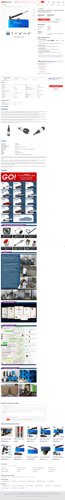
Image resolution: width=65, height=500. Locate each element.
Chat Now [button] (58, 19)
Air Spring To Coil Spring (4, 469)
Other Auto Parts (14, 481)
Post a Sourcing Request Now (27, 419)
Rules (63, 4)
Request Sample (55, 21)
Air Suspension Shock (51, 467)
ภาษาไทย (48, 494)
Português (16, 494)
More (2, 489)
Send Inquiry (44, 19)
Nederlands (34, 494)
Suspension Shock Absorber (39, 485)
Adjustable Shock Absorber (41, 481)
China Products (14, 493)
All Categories (4, 4)
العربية (37, 494)
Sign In (39, 73)
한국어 (40, 494)
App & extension (52, 4)
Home (2, 6)
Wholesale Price (34, 493)
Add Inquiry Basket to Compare (19, 36)
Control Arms (19, 471)
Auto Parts (15, 6)
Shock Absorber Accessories (57, 485)
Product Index (49, 493)
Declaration (42, 496)
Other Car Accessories (22, 481)
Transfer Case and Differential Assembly (38, 467)
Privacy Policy (46, 496)
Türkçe (51, 494)
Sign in (63, 2)
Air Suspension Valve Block (52, 469)
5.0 (52, 79)
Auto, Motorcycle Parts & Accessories (8, 6)
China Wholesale (28, 493)
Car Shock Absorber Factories (6, 485)
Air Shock (13, 485)
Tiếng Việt (54, 494)
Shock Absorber (20, 6)
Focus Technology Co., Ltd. (26, 496)
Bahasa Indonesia (59, 494)
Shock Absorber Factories (29, 485)
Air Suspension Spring (20, 469)
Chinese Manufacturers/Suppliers (21, 493)
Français (20, 494)
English (10, 494)
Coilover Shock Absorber (50, 481)
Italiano (28, 494)
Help (47, 4)
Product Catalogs (14, 465)
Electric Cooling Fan (51, 471)
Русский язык (24, 494)
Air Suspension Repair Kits (5, 471)
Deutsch (31, 494)
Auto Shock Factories (20, 485)
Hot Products (9, 493)
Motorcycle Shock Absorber (6, 481)
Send (8, 419)
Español (13, 494)
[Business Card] (62, 82)
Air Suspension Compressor (36, 469)
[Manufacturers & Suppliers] (6, 2)
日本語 (43, 494)
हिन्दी (45, 494)
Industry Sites (38, 493)
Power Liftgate (34, 471)
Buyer (42, 4)
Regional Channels (43, 493)
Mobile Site (53, 493)
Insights (57, 493)
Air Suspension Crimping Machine (22, 467)
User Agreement (38, 496)
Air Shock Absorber (25, 6)
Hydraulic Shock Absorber (31, 481)
